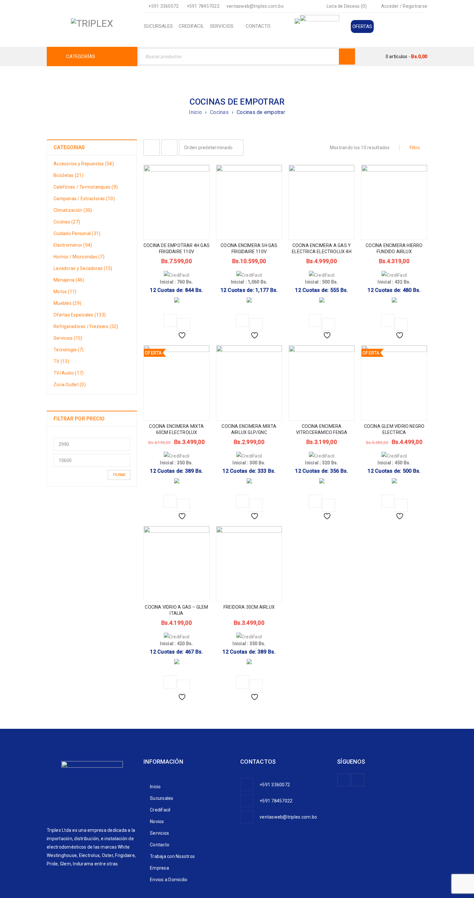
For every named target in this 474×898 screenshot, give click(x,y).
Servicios (159, 833)
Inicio (195, 112)
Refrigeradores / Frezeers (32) (86, 326)
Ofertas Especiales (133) (80, 314)
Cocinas (219, 112)
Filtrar (119, 475)
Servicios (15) (68, 338)
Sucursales (161, 798)
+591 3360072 (163, 6)
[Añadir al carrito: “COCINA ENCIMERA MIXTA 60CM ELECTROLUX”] (169, 501)
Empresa (159, 868)
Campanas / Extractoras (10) (84, 198)
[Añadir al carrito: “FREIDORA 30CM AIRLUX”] (242, 682)
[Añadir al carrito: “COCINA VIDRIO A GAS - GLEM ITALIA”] (169, 682)
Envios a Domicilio (169, 879)
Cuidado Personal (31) (77, 233)
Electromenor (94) (73, 245)
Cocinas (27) (67, 221)
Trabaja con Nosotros (172, 856)
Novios (157, 821)
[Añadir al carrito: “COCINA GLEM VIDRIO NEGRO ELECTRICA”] (387, 501)
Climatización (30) (73, 210)
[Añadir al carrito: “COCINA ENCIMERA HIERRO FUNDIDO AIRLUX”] (387, 320)
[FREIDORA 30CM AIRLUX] (249, 614)
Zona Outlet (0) (70, 384)
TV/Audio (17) (69, 373)
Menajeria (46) (69, 280)
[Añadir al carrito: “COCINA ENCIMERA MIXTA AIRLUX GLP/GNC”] (242, 501)
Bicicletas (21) (69, 175)
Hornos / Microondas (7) (79, 256)
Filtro (415, 147)
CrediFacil (160, 809)
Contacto (159, 844)
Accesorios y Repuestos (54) (84, 163)
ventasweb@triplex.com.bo (255, 6)
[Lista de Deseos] (183, 324)
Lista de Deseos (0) (346, 6)
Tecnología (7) (69, 349)
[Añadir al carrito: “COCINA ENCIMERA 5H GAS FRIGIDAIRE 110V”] (242, 320)
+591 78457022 (203, 6)
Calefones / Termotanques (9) (86, 187)
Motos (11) (65, 291)
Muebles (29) (67, 303)
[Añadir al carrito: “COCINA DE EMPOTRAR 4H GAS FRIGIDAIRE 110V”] (169, 320)
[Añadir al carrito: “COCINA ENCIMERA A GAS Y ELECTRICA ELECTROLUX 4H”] (315, 320)
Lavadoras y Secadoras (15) (83, 268)
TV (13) (61, 361)
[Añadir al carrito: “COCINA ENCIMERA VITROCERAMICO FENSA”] (315, 501)
